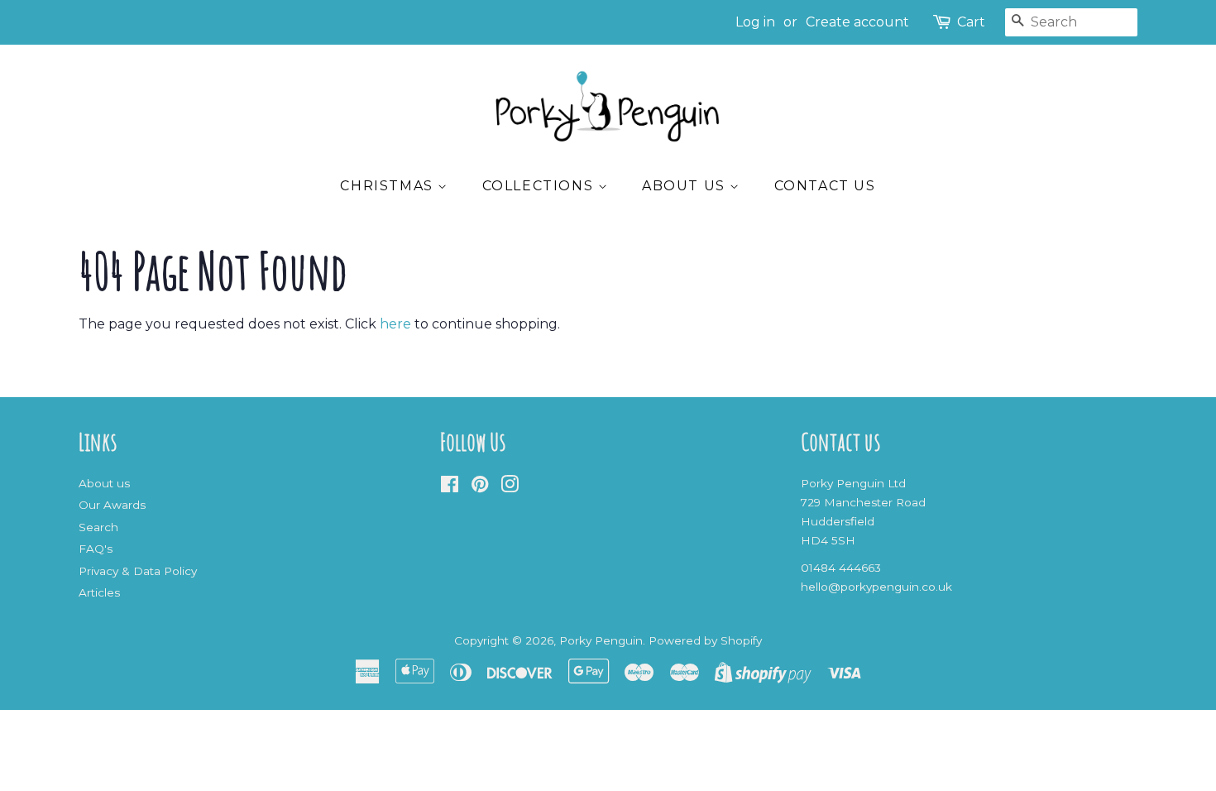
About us (686, 186)
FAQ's (96, 548)
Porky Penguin (601, 640)
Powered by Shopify (705, 640)
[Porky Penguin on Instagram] (509, 487)
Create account (857, 22)
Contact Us (825, 186)
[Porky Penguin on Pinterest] (480, 487)
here (395, 324)
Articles (99, 592)
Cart (971, 22)
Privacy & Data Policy (138, 571)
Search (98, 527)
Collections (540, 186)
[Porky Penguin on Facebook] (449, 487)
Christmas (389, 186)
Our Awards (112, 504)
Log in (755, 22)
